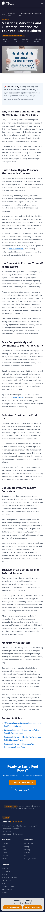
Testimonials (6, 871)
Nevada (4, 859)
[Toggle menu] (42, 3)
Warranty (27, 853)
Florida (4, 847)
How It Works (28, 844)
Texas (4, 850)
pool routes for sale (16, 249)
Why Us (4, 874)
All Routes (5, 844)
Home (3, 14)
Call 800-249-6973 (22, 790)
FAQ (25, 856)
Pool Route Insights (10, 14)
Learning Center (7, 880)
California (5, 856)
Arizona (4, 853)
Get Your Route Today (22, 782)
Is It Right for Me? (30, 859)
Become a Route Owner (10, 877)
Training (27, 850)
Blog (3, 883)
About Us (5, 868)
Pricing (26, 847)
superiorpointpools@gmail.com (12, 834)
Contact (4, 892)
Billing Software (7, 889)
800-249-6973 (6, 832)
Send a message (34, 907)
